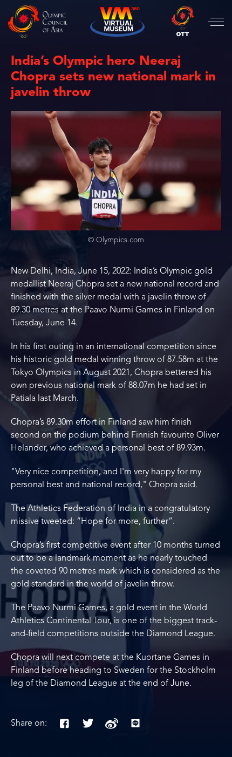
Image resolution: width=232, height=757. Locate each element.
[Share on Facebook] (64, 723)
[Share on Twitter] (87, 723)
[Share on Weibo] (111, 723)
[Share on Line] (135, 723)
